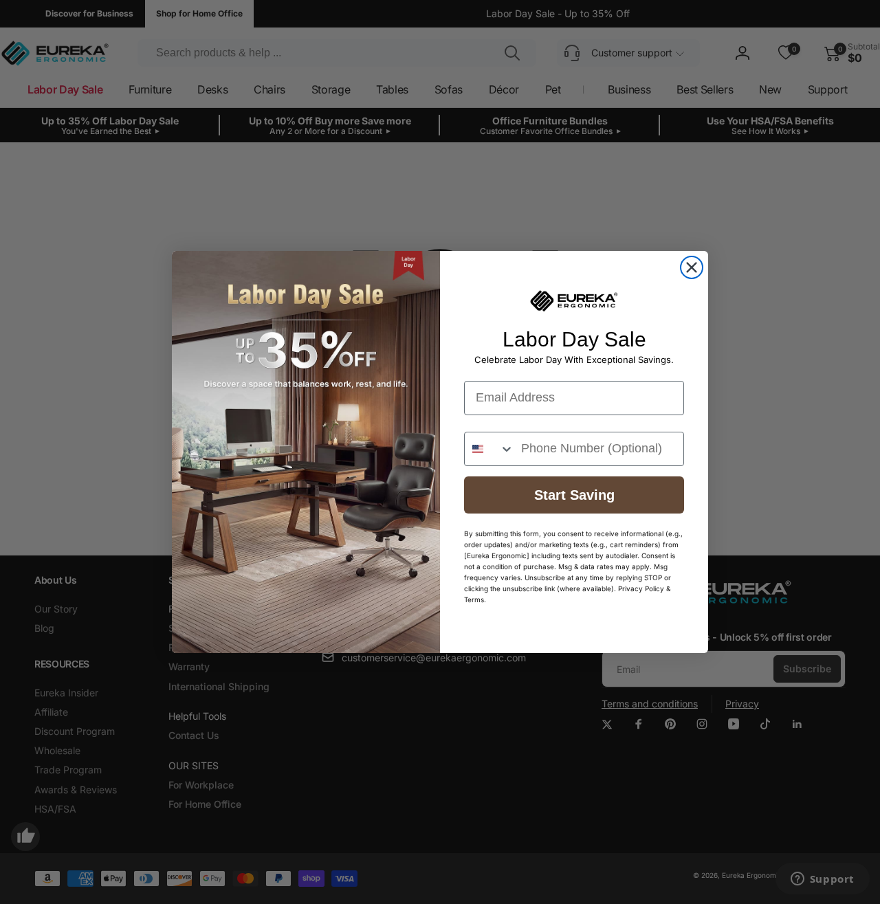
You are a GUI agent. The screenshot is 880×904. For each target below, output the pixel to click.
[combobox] (489, 448)
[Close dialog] (692, 267)
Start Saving (574, 495)
